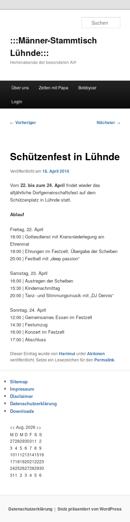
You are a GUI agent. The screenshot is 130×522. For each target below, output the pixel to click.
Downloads (22, 411)
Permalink (104, 360)
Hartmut (67, 353)
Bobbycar (87, 87)
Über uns (20, 87)
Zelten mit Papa (53, 87)
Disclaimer (21, 396)
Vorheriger (23, 122)
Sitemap (19, 381)
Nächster (108, 122)
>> (38, 427)
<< (12, 427)
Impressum (22, 388)
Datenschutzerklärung (33, 403)
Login (16, 101)
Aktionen (96, 353)
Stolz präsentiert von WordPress (90, 509)
